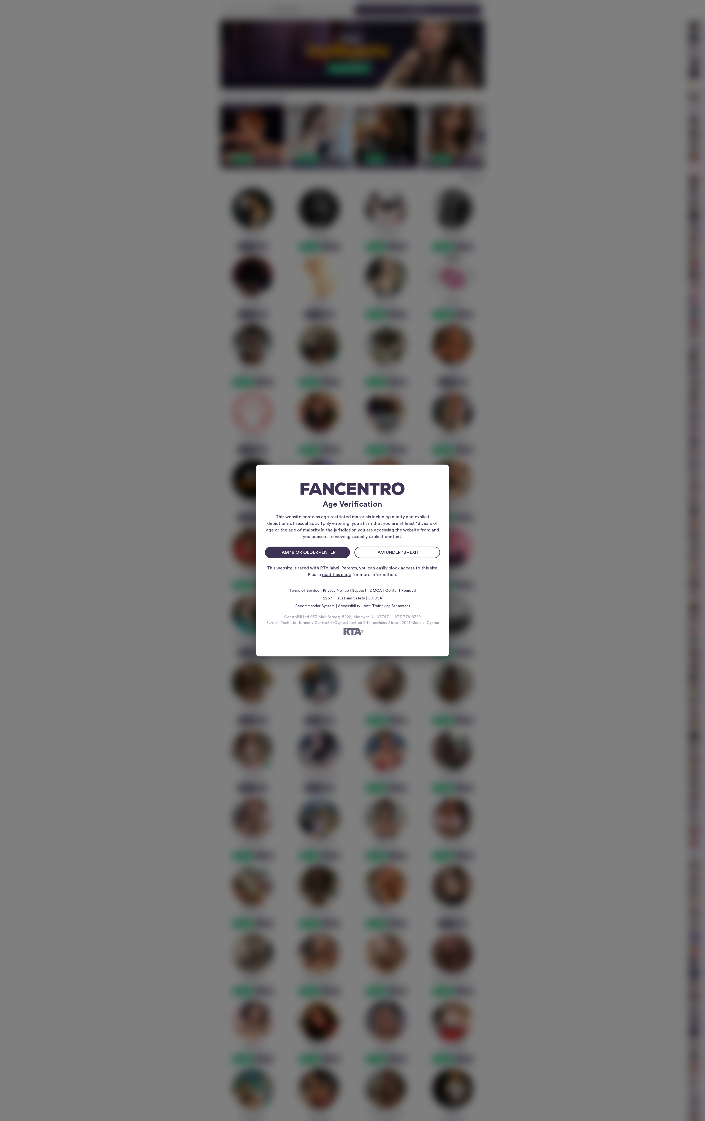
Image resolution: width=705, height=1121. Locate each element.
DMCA (376, 591)
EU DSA (375, 598)
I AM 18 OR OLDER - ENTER (308, 552)
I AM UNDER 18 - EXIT (397, 552)
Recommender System (315, 606)
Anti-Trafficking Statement (387, 606)
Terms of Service (304, 591)
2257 (327, 598)
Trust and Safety (350, 598)
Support (359, 591)
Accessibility (349, 606)
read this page (336, 574)
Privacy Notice (336, 591)
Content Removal (400, 591)
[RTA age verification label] (352, 632)
